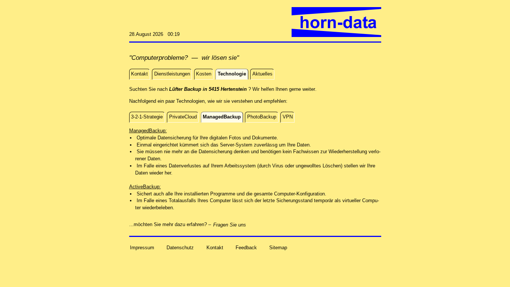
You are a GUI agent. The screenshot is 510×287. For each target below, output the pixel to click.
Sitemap (278, 247)
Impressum (142, 247)
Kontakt (214, 247)
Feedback (246, 247)
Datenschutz (180, 247)
